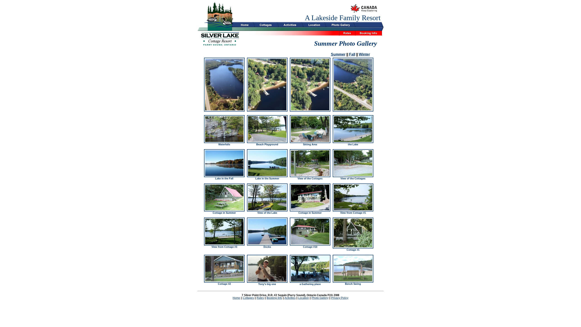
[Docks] (267, 231)
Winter (364, 54)
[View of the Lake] (267, 197)
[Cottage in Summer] (224, 197)
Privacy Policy (339, 298)
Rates (260, 298)
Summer (338, 54)
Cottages (248, 298)
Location (303, 298)
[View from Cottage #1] (353, 197)
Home (236, 298)
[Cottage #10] (310, 231)
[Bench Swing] (353, 268)
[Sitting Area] (310, 129)
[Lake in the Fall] (224, 163)
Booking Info (274, 298)
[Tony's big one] (267, 269)
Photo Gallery (320, 298)
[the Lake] (353, 129)
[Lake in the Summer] (267, 163)
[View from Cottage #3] (224, 231)
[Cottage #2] (224, 268)
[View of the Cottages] (310, 163)
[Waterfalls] (224, 129)
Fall (352, 54)
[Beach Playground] (267, 129)
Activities (290, 298)
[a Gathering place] (310, 269)
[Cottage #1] (353, 233)
